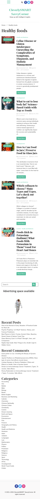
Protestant (5, 448)
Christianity (5, 407)
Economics (5, 416)
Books (4, 392)
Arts (3, 384)
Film (3, 420)
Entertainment (6, 418)
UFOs (3, 461)
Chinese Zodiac (7, 405)
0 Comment (25, 70)
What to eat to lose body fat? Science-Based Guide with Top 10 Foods (27, 106)
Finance (4, 423)
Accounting (5, 381)
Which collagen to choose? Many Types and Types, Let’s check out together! (27, 191)
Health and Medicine (22, 37)
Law (3, 440)
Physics (4, 444)
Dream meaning (7, 412)
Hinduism (5, 431)
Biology (4, 390)
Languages (5, 438)
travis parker (6, 353)
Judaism (4, 435)
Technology (5, 459)
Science (4, 455)
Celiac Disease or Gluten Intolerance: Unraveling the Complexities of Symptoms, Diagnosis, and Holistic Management (26, 52)
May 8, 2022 (34, 156)
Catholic (4, 399)
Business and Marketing (9, 397)
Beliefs (4, 386)
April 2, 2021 (34, 253)
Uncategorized (21, 98)
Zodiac (4, 468)
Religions (4, 451)
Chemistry (5, 401)
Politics (4, 446)
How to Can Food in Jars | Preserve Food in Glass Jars (27, 150)
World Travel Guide (8, 466)
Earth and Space (7, 414)
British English (6, 394)
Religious (4, 453)
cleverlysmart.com (23, 68)
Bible (3, 388)
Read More (21, 92)
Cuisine (19, 228)
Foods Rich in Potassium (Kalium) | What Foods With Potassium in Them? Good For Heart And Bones (26, 241)
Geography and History (9, 425)
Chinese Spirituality (8, 403)
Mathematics (6, 442)
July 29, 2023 (34, 113)
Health (4, 427)
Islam (3, 433)
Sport (3, 457)
